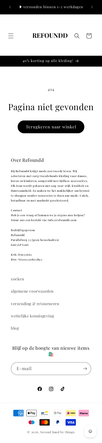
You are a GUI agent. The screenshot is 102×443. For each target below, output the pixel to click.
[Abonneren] (85, 368)
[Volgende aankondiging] (92, 7)
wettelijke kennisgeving (32, 315)
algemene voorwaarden (32, 291)
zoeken (17, 278)
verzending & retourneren (35, 303)
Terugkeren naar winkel (51, 126)
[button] (11, 36)
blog (15, 328)
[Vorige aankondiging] (10, 7)
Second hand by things (57, 432)
